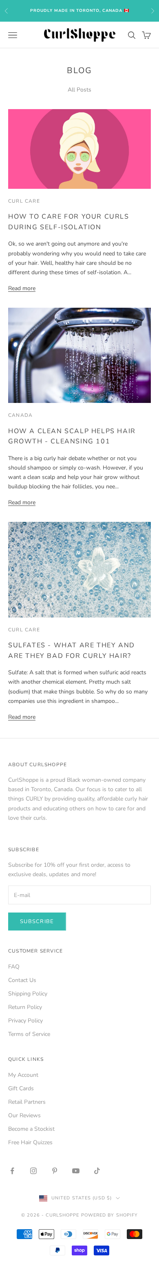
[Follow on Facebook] (12, 1171)
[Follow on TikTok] (97, 1171)
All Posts (79, 90)
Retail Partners (27, 1102)
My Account (23, 1075)
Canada (20, 415)
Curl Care (24, 201)
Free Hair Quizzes (30, 1142)
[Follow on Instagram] (33, 1171)
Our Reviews (24, 1115)
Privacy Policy (25, 1020)
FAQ (14, 967)
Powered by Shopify (109, 1215)
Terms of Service (29, 1034)
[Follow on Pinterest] (55, 1171)
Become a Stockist (31, 1129)
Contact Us (22, 980)
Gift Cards (21, 1088)
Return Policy (25, 1007)
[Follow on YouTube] (76, 1171)
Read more (21, 288)
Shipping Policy (27, 994)
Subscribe (37, 921)
